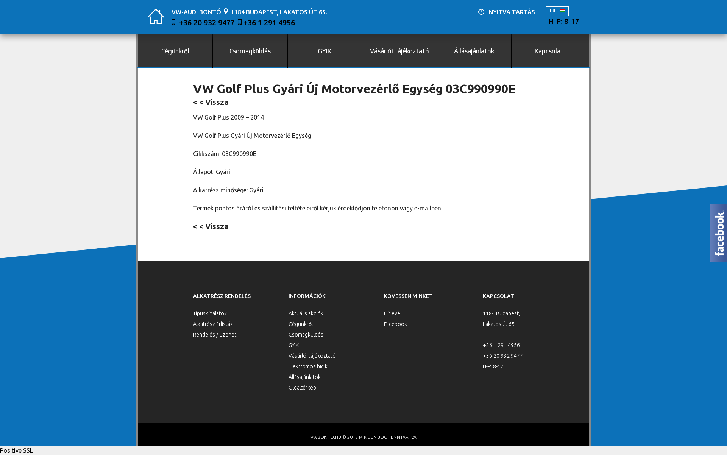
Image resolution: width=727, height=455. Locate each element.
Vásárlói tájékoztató (399, 51)
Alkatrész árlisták (213, 324)
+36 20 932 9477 (207, 22)
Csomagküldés (250, 51)
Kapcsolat (549, 51)
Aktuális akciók (306, 313)
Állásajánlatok (474, 51)
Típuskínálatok (210, 313)
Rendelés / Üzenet (214, 335)
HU (553, 11)
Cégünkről (175, 51)
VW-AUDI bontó (196, 12)
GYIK (324, 51)
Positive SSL (16, 450)
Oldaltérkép (302, 388)
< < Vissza (210, 102)
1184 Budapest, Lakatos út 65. (279, 12)
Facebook (395, 324)
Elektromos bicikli (309, 366)
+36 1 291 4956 (269, 22)
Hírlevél (392, 313)
